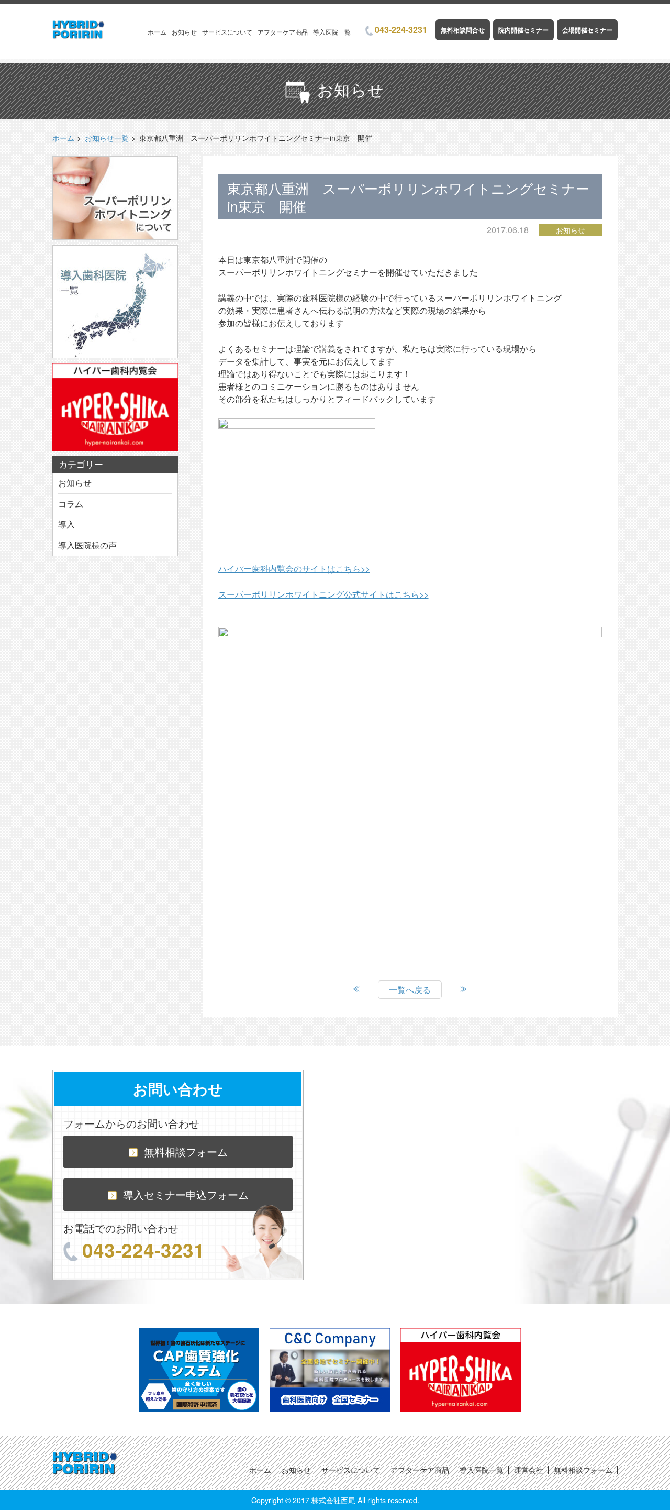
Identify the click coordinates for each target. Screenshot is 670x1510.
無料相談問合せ (463, 30)
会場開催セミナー (587, 30)
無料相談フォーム (186, 1151)
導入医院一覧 (332, 31)
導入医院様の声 (87, 545)
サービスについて (227, 31)
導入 (66, 524)
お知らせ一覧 (107, 138)
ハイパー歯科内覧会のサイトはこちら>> (294, 569)
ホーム (157, 31)
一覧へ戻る (410, 990)
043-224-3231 (401, 30)
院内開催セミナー (523, 30)
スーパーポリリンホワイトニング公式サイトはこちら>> (323, 594)
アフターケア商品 (283, 31)
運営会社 (528, 1469)
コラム (70, 504)
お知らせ (184, 31)
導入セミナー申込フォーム (186, 1194)
